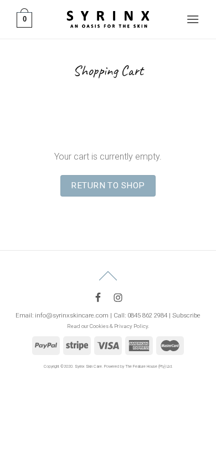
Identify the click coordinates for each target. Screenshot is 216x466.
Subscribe (186, 315)
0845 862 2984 (147, 315)
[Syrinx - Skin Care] (108, 19)
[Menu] (192, 19)
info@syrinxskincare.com (72, 315)
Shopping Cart (108, 70)
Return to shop (108, 185)
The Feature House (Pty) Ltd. (149, 366)
